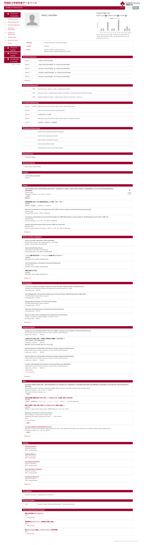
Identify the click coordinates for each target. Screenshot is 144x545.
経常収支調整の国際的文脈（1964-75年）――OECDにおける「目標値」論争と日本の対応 (48, 397)
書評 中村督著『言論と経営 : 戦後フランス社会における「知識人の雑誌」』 (45, 405)
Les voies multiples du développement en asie (38, 426)
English (135, 8)
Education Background (14, 25)
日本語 (129, 8)
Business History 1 (30, 454)
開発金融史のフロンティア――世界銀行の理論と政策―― (40, 521)
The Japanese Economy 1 (32, 461)
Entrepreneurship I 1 (31, 446)
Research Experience (13, 22)
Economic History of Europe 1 (33, 469)
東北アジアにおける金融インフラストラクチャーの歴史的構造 (41, 529)
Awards (10, 43)
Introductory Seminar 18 (32, 476)
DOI (28, 196)
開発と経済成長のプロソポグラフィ (34, 513)
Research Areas (12, 37)
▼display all (27, 80)
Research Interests (13, 40)
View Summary (31, 372)
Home (122, 7)
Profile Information (13, 19)
